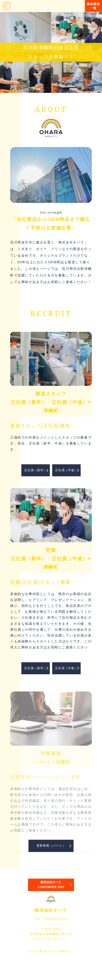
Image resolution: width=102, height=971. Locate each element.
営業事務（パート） (51, 845)
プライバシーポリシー (51, 939)
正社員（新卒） (35, 470)
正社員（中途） (66, 470)
